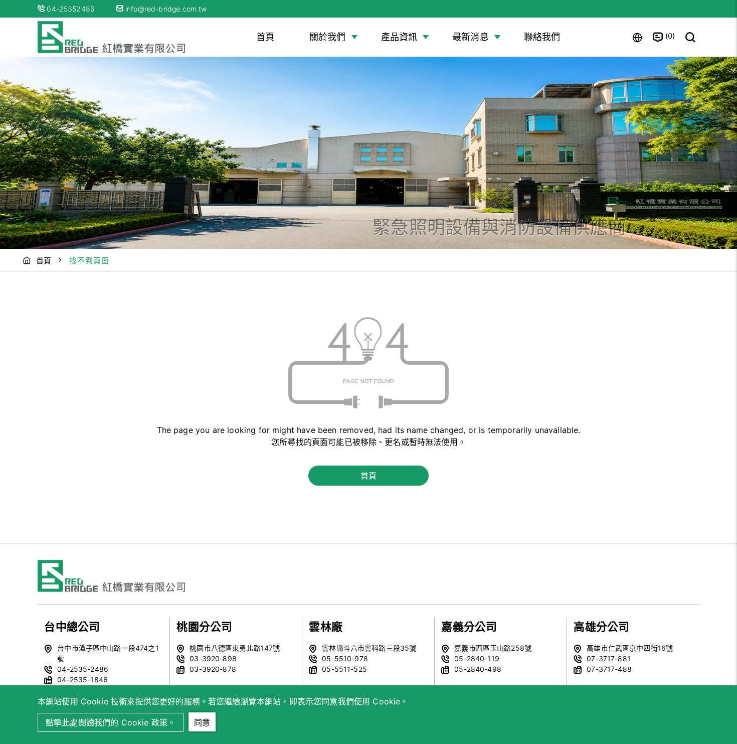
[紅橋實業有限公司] (113, 37)
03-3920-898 (213, 658)
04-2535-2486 (82, 669)
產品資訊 (399, 37)
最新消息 (470, 37)
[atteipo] (113, 576)
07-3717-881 (609, 658)
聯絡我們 (542, 37)
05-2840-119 (476, 658)
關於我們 (327, 37)
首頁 (265, 37)
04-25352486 (72, 9)
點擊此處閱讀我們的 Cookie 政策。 (110, 722)
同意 (202, 722)
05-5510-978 (345, 658)
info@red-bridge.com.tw (165, 9)
